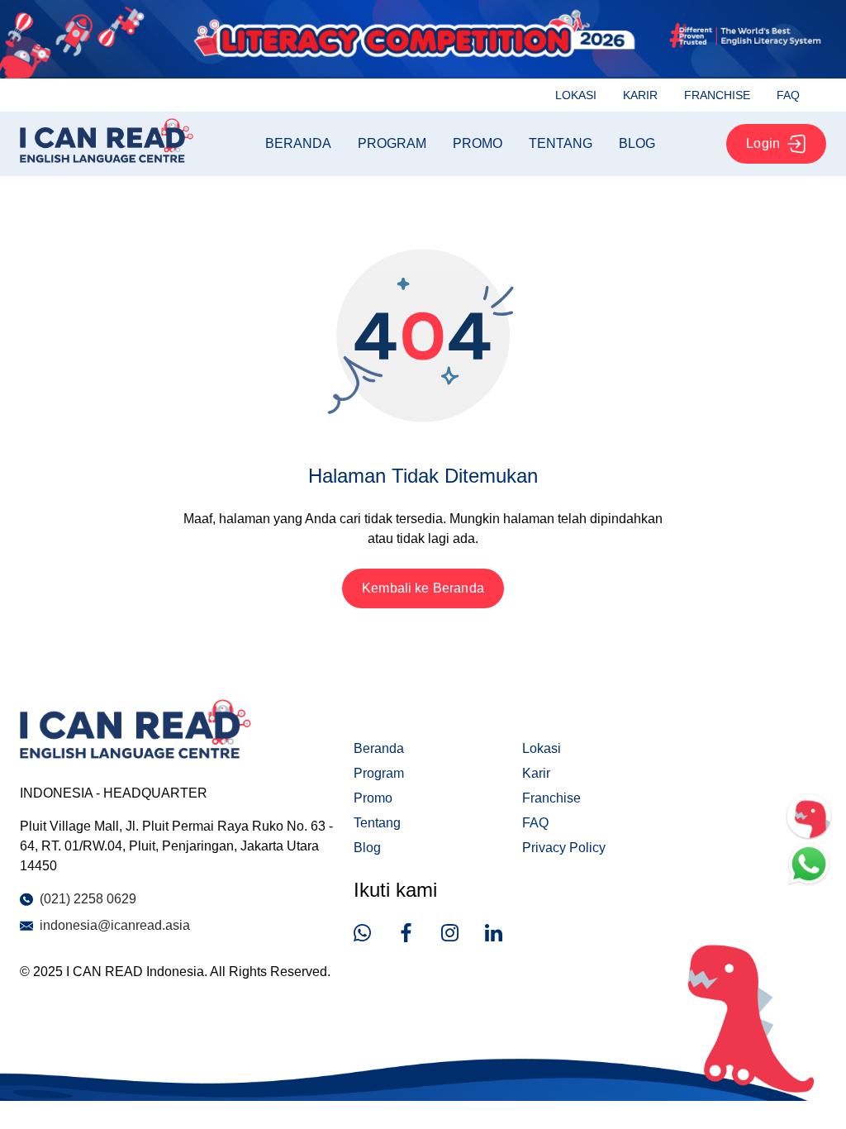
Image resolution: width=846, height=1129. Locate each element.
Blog (637, 143)
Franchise (717, 95)
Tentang (560, 143)
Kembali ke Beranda (423, 588)
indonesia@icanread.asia (115, 925)
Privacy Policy (564, 848)
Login (763, 143)
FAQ (788, 95)
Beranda (298, 143)
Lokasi (575, 95)
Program (392, 143)
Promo (477, 143)
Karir (640, 95)
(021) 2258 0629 (88, 899)
